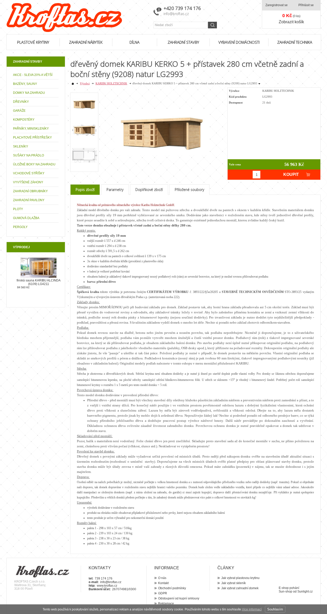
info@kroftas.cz (176, 13)
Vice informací (252, 609)
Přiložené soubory (189, 189)
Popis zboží (85, 189)
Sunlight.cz (305, 591)
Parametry (115, 189)
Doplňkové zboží (149, 189)
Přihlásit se (306, 5)
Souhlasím (275, 609)
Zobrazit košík (291, 22)
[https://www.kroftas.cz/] (76, 17)
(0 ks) (291, 15)
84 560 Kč (23, 287)
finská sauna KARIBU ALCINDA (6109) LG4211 (39, 282)
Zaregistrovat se (276, 5)
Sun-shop (285, 591)
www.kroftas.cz (107, 585)
